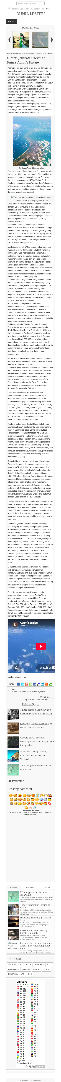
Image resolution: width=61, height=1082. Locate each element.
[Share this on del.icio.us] (38, 684)
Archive (47, 887)
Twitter (26, 9)
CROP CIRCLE (25, 965)
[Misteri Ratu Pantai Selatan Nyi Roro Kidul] (21, 40)
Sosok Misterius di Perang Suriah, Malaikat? (33, 931)
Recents (13, 887)
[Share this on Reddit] (46, 684)
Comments (30, 887)
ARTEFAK (12, 965)
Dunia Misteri (30, 13)
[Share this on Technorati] (50, 684)
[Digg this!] (34, 684)
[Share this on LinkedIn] (42, 684)
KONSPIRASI (13, 969)
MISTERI (16, 53)
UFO (22, 974)
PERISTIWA (13, 974)
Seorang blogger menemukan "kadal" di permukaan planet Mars (36, 946)
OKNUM (46, 969)
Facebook (15, 9)
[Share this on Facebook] (18, 684)
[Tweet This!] (22, 684)
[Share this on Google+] (26, 684)
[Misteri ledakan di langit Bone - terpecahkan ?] (39, 40)
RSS (46, 9)
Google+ (37, 9)
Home (9, 53)
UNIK (30, 974)
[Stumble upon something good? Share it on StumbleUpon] (30, 684)
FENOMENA (39, 965)
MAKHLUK (26, 969)
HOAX (49, 965)
